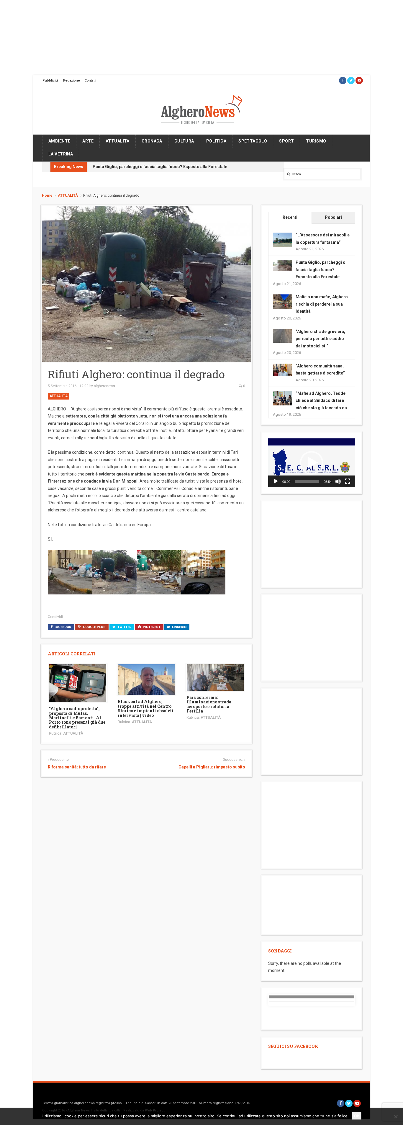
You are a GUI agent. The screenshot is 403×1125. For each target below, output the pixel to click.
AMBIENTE (59, 141)
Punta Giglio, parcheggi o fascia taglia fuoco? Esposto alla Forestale (160, 166)
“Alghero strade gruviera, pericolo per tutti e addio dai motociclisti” (320, 338)
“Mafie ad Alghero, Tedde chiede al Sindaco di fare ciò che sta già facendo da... (323, 400)
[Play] (276, 481)
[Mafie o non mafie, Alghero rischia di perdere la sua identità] (282, 301)
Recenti (290, 217)
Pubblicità (50, 80)
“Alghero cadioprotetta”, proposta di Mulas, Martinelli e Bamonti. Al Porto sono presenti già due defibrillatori (77, 718)
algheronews (104, 386)
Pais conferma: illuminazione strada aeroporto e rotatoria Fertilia (208, 704)
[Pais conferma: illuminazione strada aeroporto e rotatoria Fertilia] (215, 677)
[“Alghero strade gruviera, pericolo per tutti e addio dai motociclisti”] (282, 335)
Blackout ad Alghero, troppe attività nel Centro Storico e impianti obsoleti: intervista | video (146, 708)
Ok (356, 1116)
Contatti (90, 80)
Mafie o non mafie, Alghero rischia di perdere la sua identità (322, 304)
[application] (311, 462)
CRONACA (152, 141)
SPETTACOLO (252, 141)
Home (47, 195)
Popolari (333, 217)
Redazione (71, 80)
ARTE (88, 141)
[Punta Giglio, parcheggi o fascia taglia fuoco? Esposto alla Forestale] (282, 265)
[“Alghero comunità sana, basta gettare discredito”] (282, 369)
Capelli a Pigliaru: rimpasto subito (211, 767)
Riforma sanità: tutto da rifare (77, 767)
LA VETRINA (60, 154)
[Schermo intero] (347, 481)
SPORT (286, 141)
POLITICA (216, 141)
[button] (311, 463)
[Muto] (338, 481)
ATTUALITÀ (118, 141)
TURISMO (316, 141)
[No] (396, 1116)
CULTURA (184, 141)
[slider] (307, 481)
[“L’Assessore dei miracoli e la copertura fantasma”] (282, 239)
